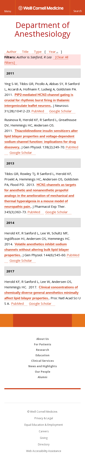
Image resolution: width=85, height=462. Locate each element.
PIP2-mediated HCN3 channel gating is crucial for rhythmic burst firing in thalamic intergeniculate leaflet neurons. (38, 100)
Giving (44, 438)
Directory (43, 444)
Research (42, 350)
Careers (44, 431)
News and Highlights (42, 366)
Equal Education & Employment (43, 425)
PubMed (37, 111)
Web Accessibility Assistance (43, 451)
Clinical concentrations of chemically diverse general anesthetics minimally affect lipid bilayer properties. (41, 292)
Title (25, 51)
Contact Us (78, 320)
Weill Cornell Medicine (42, 395)
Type (38, 51)
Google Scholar (60, 111)
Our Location (6, 320)
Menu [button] (7, 11)
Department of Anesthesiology (42, 29)
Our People (42, 372)
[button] (77, 7)
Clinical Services (42, 361)
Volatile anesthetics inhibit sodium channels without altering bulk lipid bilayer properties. (36, 249)
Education (42, 355)
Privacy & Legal (43, 418)
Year (52, 51)
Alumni (42, 377)
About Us (42, 339)
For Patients (42, 344)
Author (12, 51)
